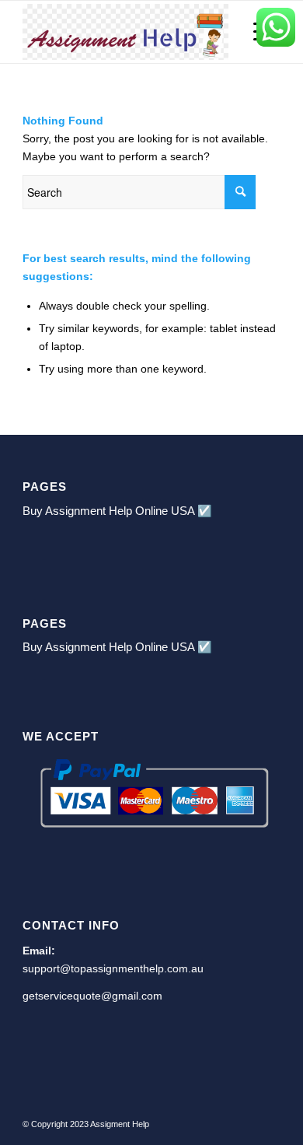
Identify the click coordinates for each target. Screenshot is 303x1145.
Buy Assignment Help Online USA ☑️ (117, 510)
